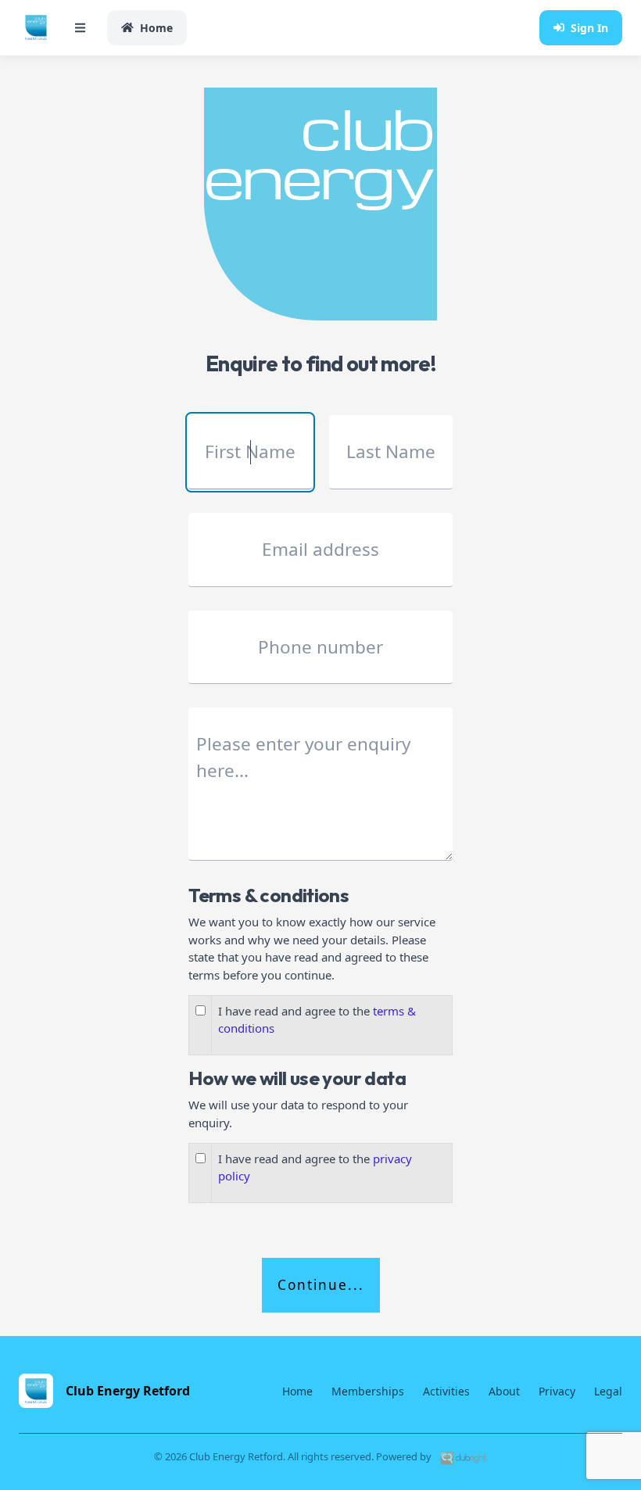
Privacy (557, 1391)
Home (156, 27)
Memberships (367, 1391)
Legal (608, 1391)
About (504, 1391)
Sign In (589, 27)
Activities (446, 1391)
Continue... (321, 1285)
